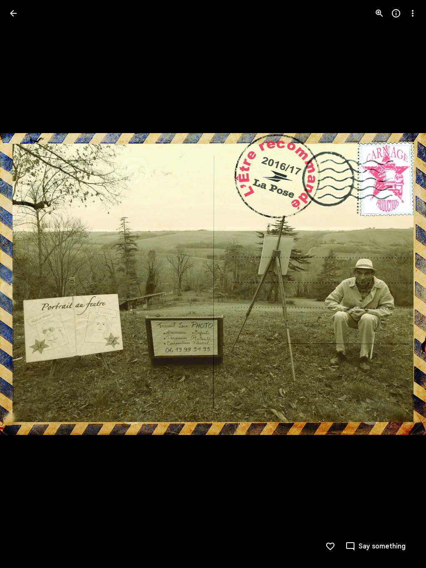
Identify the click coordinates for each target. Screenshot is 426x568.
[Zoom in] (379, 13)
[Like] (330, 546)
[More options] (412, 13)
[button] (23, 284)
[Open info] (396, 13)
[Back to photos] (13, 13)
